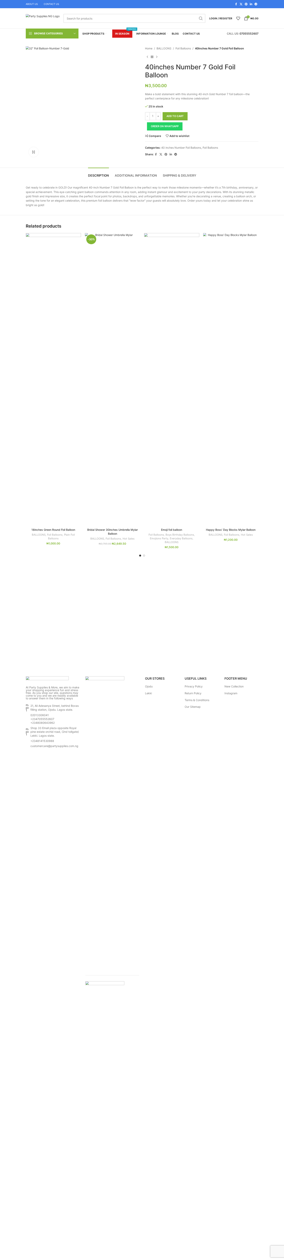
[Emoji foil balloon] (171, 379)
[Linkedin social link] (251, 4)
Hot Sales (128, 538)
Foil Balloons (183, 48)
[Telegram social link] (255, 4)
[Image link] (47, 679)
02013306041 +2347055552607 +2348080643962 (42, 718)
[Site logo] (43, 18)
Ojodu (149, 686)
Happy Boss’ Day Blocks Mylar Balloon (231, 529)
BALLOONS (164, 48)
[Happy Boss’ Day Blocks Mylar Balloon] (230, 379)
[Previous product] (147, 57)
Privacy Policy (194, 686)
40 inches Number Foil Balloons (181, 147)
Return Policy (193, 693)
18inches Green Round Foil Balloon (53, 529)
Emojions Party (159, 538)
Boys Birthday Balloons (180, 534)
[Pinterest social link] (246, 4)
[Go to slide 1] (140, 556)
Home (148, 48)
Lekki (148, 693)
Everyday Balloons (181, 538)
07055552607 (248, 33)
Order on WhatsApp (165, 126)
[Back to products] (152, 57)
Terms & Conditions (197, 700)
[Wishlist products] (238, 18)
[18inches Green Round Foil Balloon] (53, 379)
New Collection (234, 686)
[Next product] (156, 57)
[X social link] (241, 4)
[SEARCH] (200, 18)
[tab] (98, 174)
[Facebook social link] (236, 4)
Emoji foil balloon (171, 529)
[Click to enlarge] (33, 152)
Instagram (230, 693)
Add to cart (175, 116)
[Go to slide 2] (144, 556)
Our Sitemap (193, 706)
